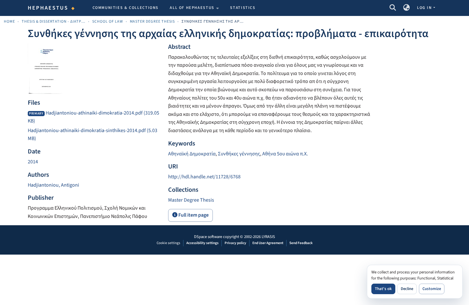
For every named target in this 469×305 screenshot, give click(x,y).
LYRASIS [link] (268, 237)
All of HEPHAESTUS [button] (192, 8)
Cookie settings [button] (168, 243)
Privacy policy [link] (235, 243)
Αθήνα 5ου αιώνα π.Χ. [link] (285, 153)
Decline (407, 289)
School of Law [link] (107, 21)
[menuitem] (194, 8)
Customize (431, 289)
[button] (392, 8)
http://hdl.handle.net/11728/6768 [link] (204, 176)
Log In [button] (425, 8)
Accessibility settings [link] (202, 243)
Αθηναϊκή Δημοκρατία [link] (192, 153)
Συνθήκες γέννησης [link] (239, 153)
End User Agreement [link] (267, 243)
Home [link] (9, 21)
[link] (94, 117)
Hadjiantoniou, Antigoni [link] (53, 185)
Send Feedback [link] (301, 243)
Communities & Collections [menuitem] (126, 8)
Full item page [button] (193, 215)
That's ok (383, 289)
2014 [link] (33, 161)
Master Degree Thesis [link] (152, 21)
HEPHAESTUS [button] (48, 8)
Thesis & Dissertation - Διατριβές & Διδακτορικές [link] (54, 21)
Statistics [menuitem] (242, 8)
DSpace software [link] (208, 237)
